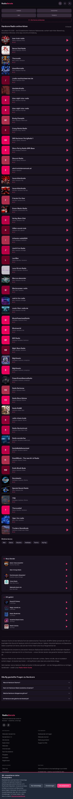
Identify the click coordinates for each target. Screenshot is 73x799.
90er (4, 542)
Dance (19, 10)
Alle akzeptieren (64, 786)
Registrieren (6, 760)
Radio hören (6, 743)
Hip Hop (44, 542)
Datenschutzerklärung (18, 796)
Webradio (5, 746)
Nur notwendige (36, 786)
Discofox (54, 10)
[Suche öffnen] (60, 3)
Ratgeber (5, 755)
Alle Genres (5, 740)
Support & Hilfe (42, 743)
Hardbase (28, 542)
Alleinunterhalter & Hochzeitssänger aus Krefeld (52, 769)
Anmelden (5, 757)
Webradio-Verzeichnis (8, 734)
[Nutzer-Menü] (69, 3)
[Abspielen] (67, 40)
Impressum (5, 771)
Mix (19, 15)
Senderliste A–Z (7, 737)
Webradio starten (43, 737)
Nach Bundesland (7, 752)
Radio (7, 3)
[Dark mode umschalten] (65, 3)
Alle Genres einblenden (38, 20)
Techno (36, 542)
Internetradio (6, 749)
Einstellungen (50, 786)
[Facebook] (8, 725)
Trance (54, 15)
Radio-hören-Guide (25, 667)
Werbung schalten (43, 740)
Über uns (5, 769)
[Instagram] (4, 725)
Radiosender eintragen (45, 734)
